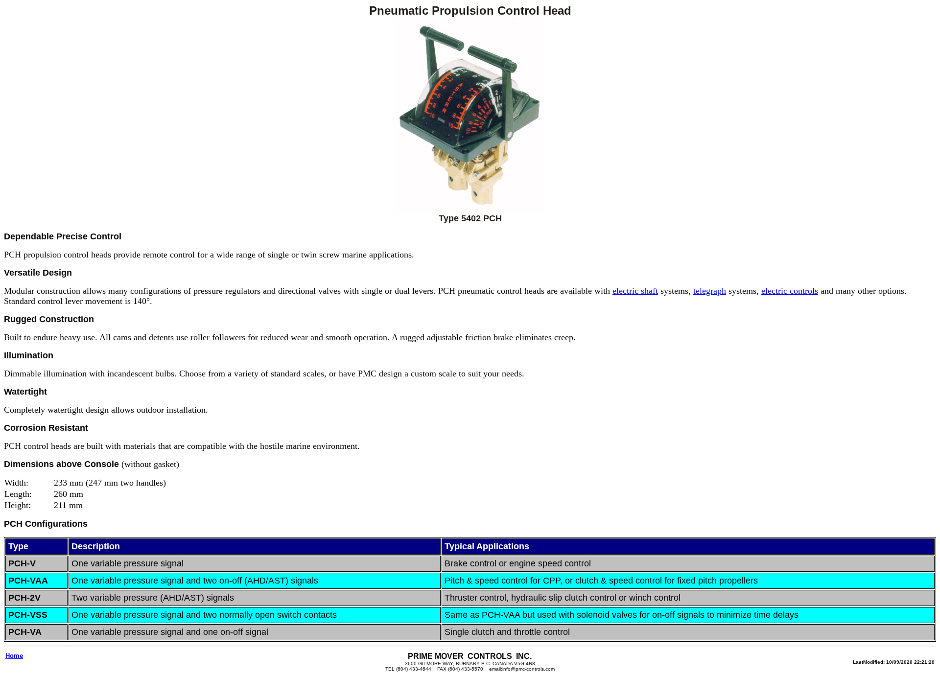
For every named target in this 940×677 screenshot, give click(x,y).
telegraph (709, 291)
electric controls (789, 291)
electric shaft (635, 291)
